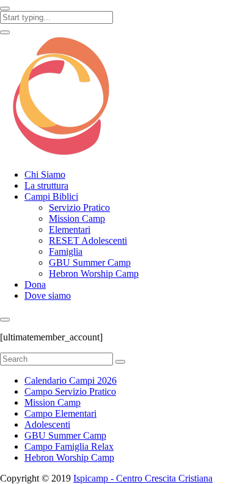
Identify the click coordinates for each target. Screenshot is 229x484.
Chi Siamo (44, 174)
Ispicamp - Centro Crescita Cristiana (143, 478)
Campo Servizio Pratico (70, 391)
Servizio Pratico (79, 207)
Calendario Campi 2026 (70, 380)
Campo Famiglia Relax (69, 446)
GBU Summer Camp (90, 262)
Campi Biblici (51, 196)
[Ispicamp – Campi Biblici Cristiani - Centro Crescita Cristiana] (61, 153)
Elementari (69, 229)
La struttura (46, 185)
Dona (35, 284)
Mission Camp (77, 218)
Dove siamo (47, 295)
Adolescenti (47, 424)
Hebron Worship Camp (94, 273)
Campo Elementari (60, 413)
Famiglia (65, 251)
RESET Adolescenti (88, 240)
